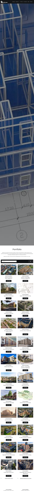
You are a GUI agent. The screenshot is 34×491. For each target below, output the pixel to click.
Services (17, 1)
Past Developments (8, 365)
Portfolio (21, 1)
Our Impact (25, 1)
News (28, 1)
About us (13, 1)
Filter (30, 261)
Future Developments (25, 294)
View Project (8, 298)
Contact (31, 1)
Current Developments (8, 294)
